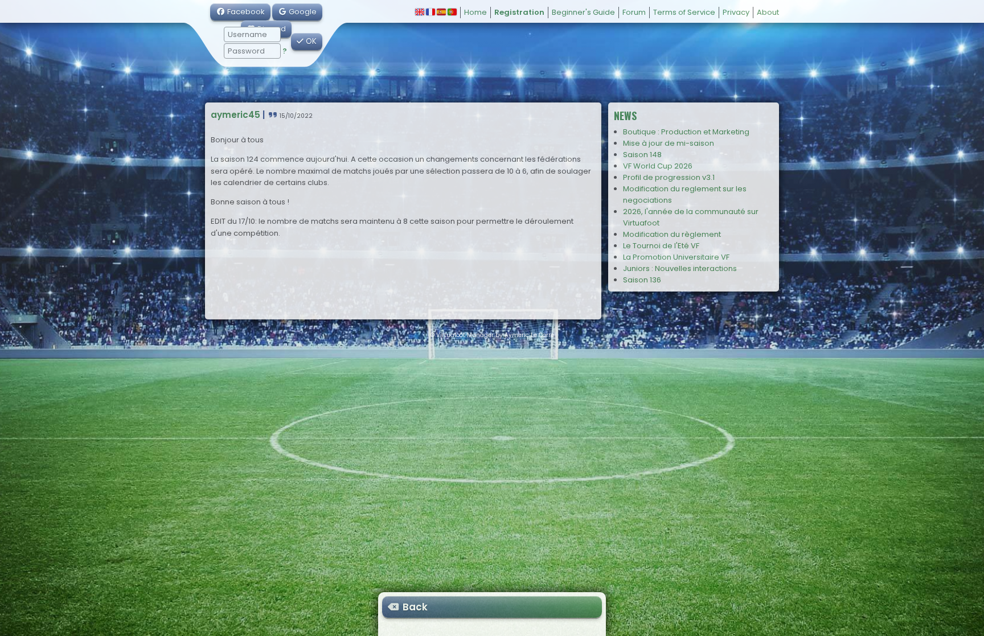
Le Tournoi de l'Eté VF (661, 245)
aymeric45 (235, 115)
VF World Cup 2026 (657, 166)
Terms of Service (684, 12)
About (768, 12)
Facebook (245, 11)
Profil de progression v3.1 (669, 177)
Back (414, 607)
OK (310, 41)
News (625, 115)
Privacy (736, 12)
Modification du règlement (672, 234)
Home (475, 12)
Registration (519, 12)
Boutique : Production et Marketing (686, 131)
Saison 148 (642, 154)
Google (302, 11)
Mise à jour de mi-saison (668, 143)
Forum (634, 12)
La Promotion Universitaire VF (676, 257)
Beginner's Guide (583, 12)
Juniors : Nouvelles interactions (680, 268)
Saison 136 (642, 279)
